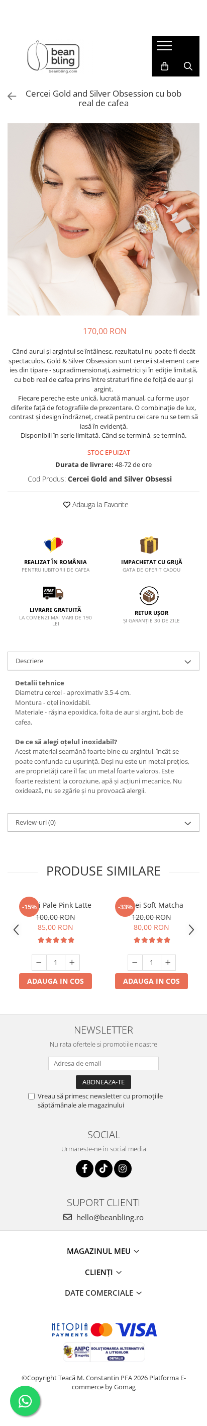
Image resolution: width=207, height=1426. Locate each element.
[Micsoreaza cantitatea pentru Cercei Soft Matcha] (135, 963)
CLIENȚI (100, 1272)
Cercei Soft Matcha (151, 905)
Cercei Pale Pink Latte (55, 905)
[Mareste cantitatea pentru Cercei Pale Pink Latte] (72, 963)
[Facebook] (84, 1168)
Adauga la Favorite (99, 504)
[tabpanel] (103, 219)
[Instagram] (123, 1168)
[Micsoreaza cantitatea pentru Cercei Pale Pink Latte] (39, 963)
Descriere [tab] (29, 660)
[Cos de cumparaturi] (164, 66)
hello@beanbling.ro (109, 1217)
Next (191, 229)
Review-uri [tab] (36, 822)
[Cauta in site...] (188, 66)
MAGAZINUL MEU (100, 1251)
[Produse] (165, 48)
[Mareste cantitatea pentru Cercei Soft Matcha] (168, 963)
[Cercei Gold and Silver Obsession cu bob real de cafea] (103, 219)
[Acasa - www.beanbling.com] (72, 56)
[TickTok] (104, 1168)
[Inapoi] (7, 96)
